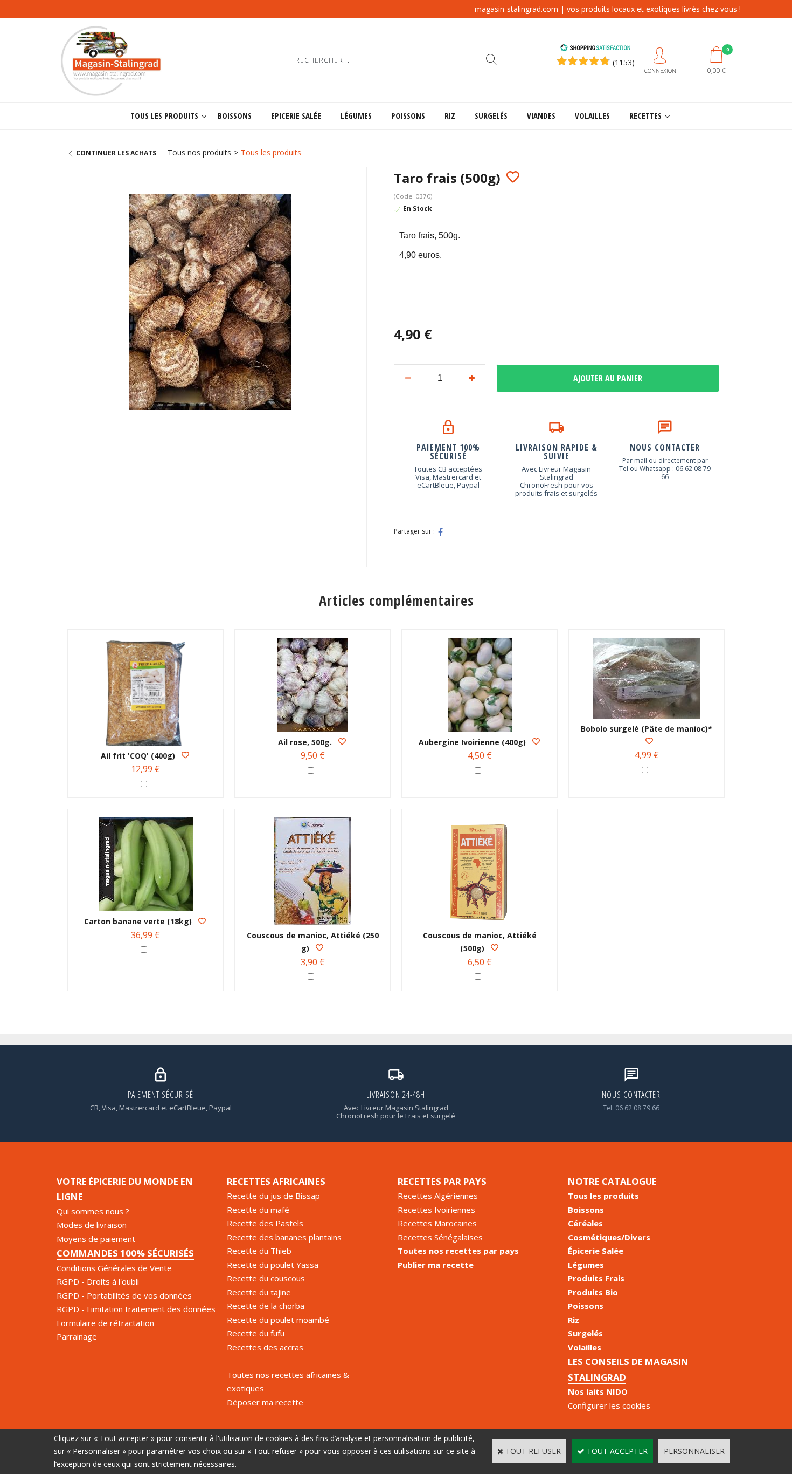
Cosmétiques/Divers (609, 1237)
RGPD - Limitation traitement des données (136, 1309)
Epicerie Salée (296, 115)
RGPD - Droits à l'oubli (98, 1281)
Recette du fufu (255, 1333)
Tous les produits (164, 115)
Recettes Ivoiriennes (436, 1209)
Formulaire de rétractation (105, 1323)
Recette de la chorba (265, 1305)
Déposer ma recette (265, 1402)
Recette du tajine (259, 1292)
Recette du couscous (266, 1278)
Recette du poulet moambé (278, 1319)
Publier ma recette (436, 1264)
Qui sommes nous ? (93, 1211)
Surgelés (491, 115)
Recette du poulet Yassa (272, 1264)
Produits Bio (593, 1292)
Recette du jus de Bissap (273, 1195)
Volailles (592, 115)
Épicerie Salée (595, 1250)
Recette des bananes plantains (284, 1237)
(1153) (624, 62)
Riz (449, 115)
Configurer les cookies (609, 1405)
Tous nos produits (199, 152)
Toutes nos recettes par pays (458, 1250)
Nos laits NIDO (598, 1391)
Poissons (408, 115)
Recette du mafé (258, 1209)
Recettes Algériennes (438, 1195)
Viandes (541, 115)
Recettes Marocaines (437, 1223)
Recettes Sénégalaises (440, 1237)
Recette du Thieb (259, 1250)
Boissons (235, 115)
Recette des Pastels (265, 1223)
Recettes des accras (265, 1347)
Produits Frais (596, 1278)
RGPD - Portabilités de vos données (124, 1295)
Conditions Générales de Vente (114, 1268)
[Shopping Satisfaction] (595, 49)
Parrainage (77, 1336)
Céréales (585, 1223)
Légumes (356, 115)
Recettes (645, 115)
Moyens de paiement (96, 1238)
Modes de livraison (92, 1224)
